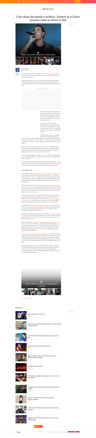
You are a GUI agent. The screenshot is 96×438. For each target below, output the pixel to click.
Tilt (59, 4)
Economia (39, 4)
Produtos (18, 4)
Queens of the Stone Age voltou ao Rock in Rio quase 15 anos (36, 233)
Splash (49, 4)
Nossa (67, 4)
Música (48, 9)
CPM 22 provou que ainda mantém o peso (39, 205)
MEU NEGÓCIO (33, 1)
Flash (21, 4)
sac (65, 1)
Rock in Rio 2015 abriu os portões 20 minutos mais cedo (48, 173)
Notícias (28, 4)
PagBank (43, 1)
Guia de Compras (79, 4)
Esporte (46, 4)
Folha (42, 4)
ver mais (38, 426)
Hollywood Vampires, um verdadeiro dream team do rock (47, 222)
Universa (53, 4)
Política (32, 4)
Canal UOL (64, 4)
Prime (72, 4)
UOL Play (46, 1)
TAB (70, 4)
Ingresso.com (24, 1)
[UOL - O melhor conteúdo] (17, 1)
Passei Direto (38, 1)
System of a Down (51, 73)
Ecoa (61, 4)
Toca (74, 4)
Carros (35, 4)
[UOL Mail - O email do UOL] (68, 1)
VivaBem (56, 4)
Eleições (24, 4)
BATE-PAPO (29, 1)
